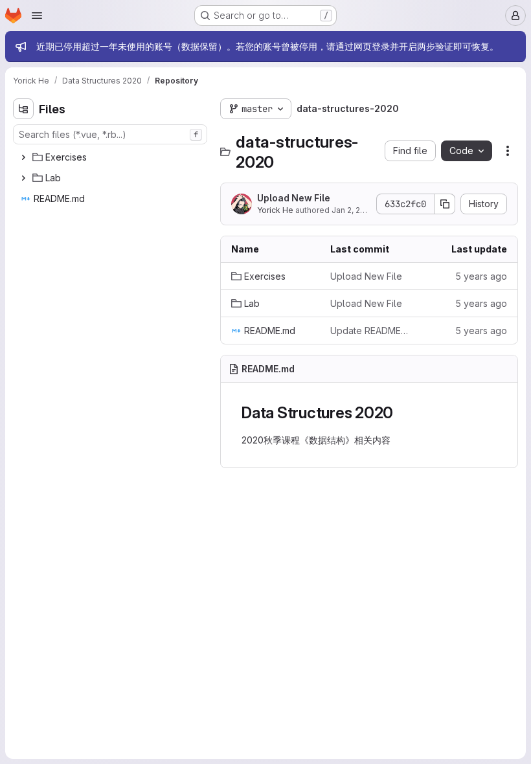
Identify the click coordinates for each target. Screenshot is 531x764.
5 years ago (481, 276)
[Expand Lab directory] (23, 178)
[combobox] (110, 134)
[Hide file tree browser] (23, 108)
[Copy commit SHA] (445, 204)
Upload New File (293, 197)
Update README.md (369, 330)
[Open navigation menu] (37, 15)
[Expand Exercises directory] (23, 157)
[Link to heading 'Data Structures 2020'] (401, 412)
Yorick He (275, 210)
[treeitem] (111, 157)
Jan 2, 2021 (352, 210)
